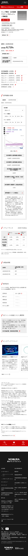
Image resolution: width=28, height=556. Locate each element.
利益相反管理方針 (18, 474)
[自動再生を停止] (9, 374)
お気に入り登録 (5, 20)
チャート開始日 (7, 113)
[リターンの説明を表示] (8, 234)
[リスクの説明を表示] (19, 233)
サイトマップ (4, 485)
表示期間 (6, 107)
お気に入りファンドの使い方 (7, 475)
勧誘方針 (16, 471)
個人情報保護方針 (18, 468)
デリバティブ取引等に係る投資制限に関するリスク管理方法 (21, 494)
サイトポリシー (4, 481)
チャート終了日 (7, 119)
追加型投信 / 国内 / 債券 (7, 25)
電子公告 (3, 497)
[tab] (1, 374)
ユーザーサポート (5, 471)
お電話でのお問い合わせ (7, 478)
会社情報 (3, 468)
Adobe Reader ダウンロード (7, 435)
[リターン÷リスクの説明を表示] (21, 234)
